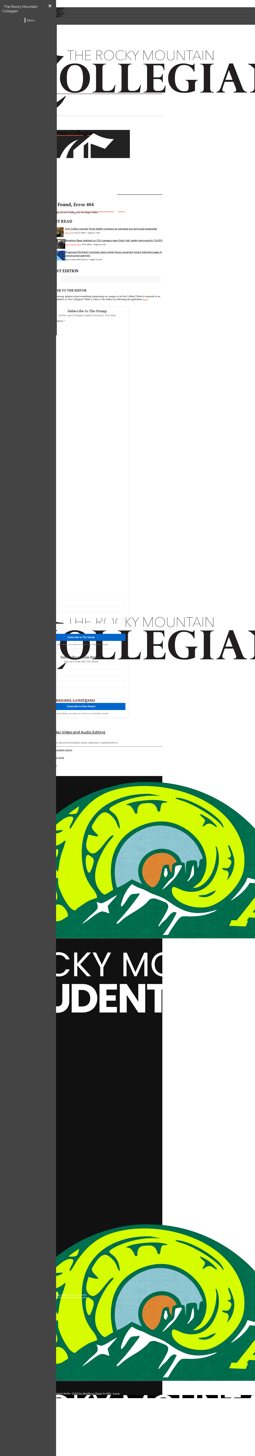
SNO (108, 1393)
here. (145, 299)
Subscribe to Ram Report (81, 706)
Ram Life (32, 20)
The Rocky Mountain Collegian (19, 8)
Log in (116, 1393)
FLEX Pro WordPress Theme (87, 1393)
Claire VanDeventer (73, 244)
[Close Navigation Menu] (50, 6)
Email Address (57, 321)
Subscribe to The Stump (81, 637)
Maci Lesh (69, 233)
